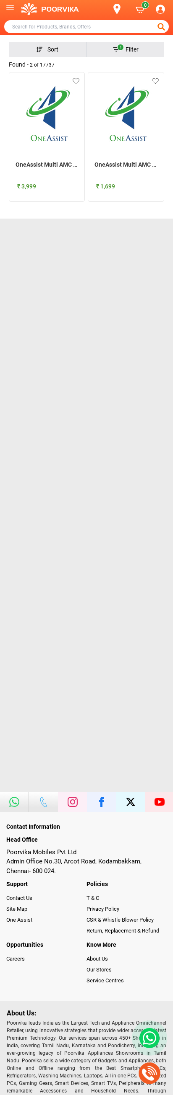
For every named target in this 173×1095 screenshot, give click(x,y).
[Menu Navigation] (10, 9)
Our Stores (99, 969)
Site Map (16, 909)
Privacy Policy (102, 909)
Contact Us (19, 898)
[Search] (103, 9)
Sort (52, 49)
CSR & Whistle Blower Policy (120, 920)
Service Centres (105, 980)
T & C (92, 898)
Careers (15, 959)
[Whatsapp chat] (147, 1038)
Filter (129, 49)
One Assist (19, 920)
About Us (97, 959)
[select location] (121, 9)
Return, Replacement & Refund (122, 931)
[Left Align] (162, 27)
